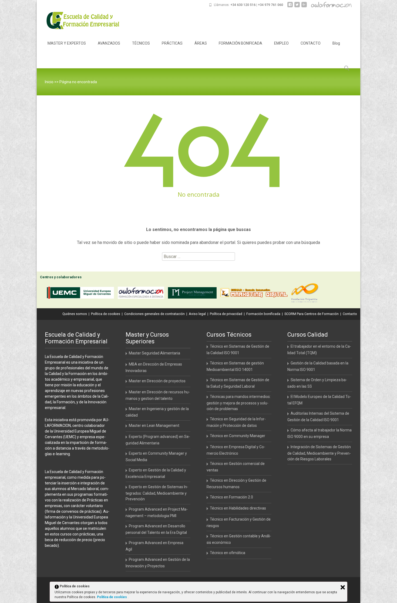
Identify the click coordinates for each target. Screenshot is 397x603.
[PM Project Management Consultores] (193, 294)
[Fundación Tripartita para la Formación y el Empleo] (306, 294)
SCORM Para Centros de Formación (311, 314)
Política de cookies (105, 314)
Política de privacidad (226, 314)
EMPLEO (281, 43)
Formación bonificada (263, 314)
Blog (336, 43)
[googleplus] (304, 6)
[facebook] (290, 6)
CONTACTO (311, 43)
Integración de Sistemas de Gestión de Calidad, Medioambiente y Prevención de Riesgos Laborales (319, 453)
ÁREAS (200, 43)
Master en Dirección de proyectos (157, 381)
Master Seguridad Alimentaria (154, 353)
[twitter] (297, 6)
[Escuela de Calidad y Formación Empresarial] (79, 20)
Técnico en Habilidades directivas (238, 508)
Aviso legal (197, 314)
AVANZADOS (109, 43)
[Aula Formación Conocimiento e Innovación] (142, 294)
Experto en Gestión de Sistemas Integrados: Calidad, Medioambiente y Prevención (157, 493)
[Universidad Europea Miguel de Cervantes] (81, 294)
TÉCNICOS (141, 43)
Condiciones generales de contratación (154, 314)
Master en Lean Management (154, 425)
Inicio (49, 82)
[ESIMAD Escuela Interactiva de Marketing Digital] (255, 294)
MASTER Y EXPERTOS (67, 43)
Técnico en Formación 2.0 (231, 497)
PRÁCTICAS (172, 43)
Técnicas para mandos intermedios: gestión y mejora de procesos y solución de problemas (239, 402)
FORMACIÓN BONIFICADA (240, 43)
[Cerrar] (343, 587)
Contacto (350, 314)
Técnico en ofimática (227, 553)
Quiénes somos (74, 314)
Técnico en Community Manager (237, 436)
